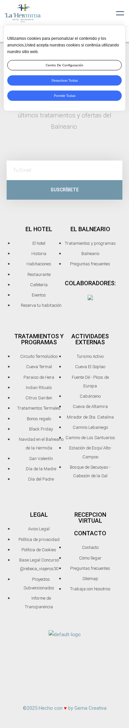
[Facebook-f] (26, 667)
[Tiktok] (64, 686)
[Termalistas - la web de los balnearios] (90, 297)
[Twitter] (77, 667)
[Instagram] (51, 667)
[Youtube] (103, 667)
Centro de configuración (64, 65)
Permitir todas (64, 96)
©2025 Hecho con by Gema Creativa (65, 708)
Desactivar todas (65, 80)
